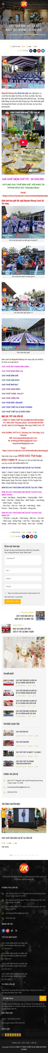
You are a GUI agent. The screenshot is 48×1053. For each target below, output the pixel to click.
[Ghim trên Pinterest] (39, 50)
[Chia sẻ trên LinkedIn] (43, 50)
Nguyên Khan (7, 93)
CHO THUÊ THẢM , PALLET (13, 394)
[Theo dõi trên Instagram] (8, 930)
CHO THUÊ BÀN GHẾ (10, 376)
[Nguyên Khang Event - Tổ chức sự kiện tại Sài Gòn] (24, 4)
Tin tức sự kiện (12, 34)
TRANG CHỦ (16, 1043)
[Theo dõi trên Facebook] (3, 930)
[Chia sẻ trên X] (35, 50)
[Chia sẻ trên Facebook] (31, 50)
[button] (3, 4)
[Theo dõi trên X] (16, 930)
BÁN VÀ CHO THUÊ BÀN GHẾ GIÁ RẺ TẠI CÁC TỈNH (22, 488)
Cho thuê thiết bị (25, 34)
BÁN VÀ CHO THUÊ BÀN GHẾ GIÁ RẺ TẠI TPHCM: (21, 468)
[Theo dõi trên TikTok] (12, 930)
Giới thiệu (26, 1043)
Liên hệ (34, 1043)
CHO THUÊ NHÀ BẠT (10, 385)
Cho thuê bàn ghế (39, 34)
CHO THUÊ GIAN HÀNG (11, 389)
